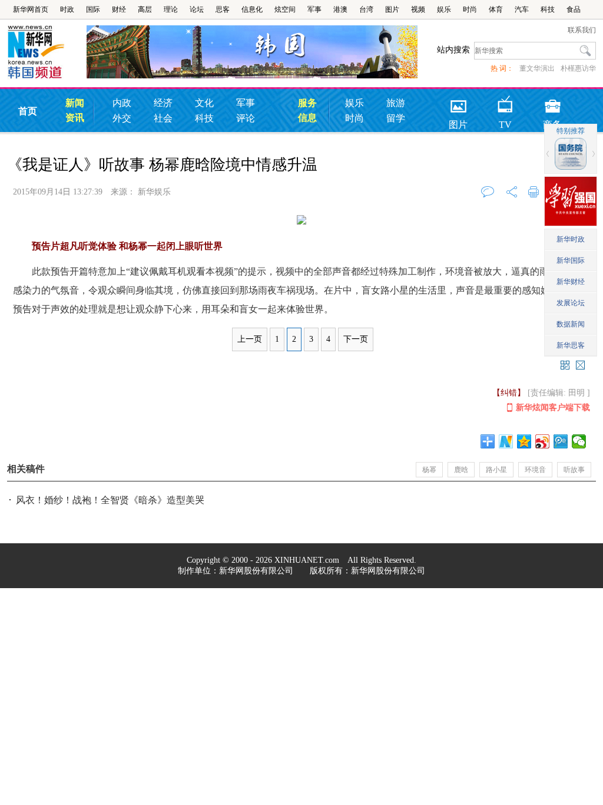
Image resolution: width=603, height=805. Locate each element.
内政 (121, 103)
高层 (145, 9)
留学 (395, 118)
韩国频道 (47, 52)
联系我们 (582, 30)
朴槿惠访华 (578, 68)
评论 (245, 118)
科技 (548, 9)
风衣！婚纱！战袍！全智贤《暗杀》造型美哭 (110, 500)
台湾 (366, 9)
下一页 (355, 339)
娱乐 (444, 9)
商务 (552, 102)
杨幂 (429, 470)
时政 (67, 9)
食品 (573, 9)
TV (505, 102)
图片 (392, 9)
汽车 (522, 9)
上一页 (249, 339)
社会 (163, 118)
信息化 (252, 9)
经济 (163, 103)
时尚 (470, 9)
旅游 (395, 103)
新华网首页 (30, 9)
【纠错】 (508, 392)
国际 (93, 9)
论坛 (197, 9)
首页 (27, 111)
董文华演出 (537, 68)
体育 (496, 9)
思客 (223, 9)
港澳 (340, 9)
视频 (418, 9)
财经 (119, 9)
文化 (204, 103)
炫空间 (285, 9)
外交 (121, 118)
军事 (314, 9)
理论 (171, 9)
